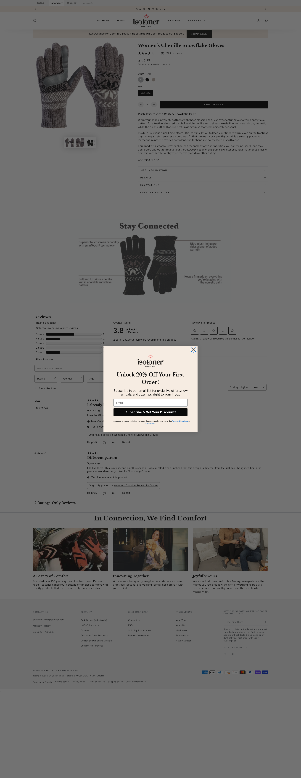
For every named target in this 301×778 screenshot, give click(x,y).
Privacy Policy (150, 423)
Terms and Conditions (180, 421)
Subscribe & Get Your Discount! (150, 412)
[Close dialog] (193, 349)
